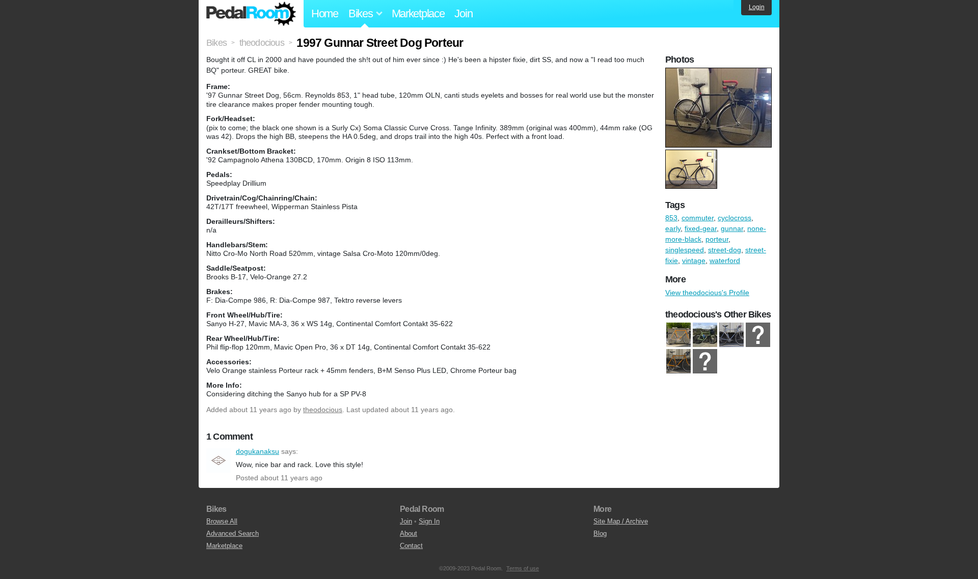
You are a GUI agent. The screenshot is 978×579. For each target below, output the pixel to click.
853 (671, 218)
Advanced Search (232, 533)
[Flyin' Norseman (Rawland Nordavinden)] (731, 335)
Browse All (221, 521)
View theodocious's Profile (707, 292)
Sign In (429, 521)
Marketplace (418, 13)
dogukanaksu (218, 460)
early (673, 228)
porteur (716, 239)
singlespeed (684, 250)
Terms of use (522, 568)
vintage (693, 260)
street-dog (724, 250)
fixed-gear (701, 228)
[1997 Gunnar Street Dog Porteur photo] (719, 73)
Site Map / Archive (620, 521)
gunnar (732, 228)
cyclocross (734, 218)
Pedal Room (251, 14)
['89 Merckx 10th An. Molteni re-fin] (678, 335)
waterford (725, 260)
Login (757, 7)
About (408, 533)
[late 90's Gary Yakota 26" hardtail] (758, 335)
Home (324, 13)
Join (463, 13)
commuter (698, 218)
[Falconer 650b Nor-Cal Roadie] (705, 335)
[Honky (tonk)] (705, 361)
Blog (600, 533)
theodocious (322, 410)
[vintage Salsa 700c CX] (678, 361)
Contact (411, 545)
